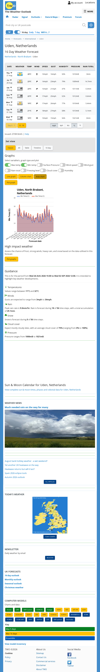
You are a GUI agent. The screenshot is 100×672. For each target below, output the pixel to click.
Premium (67, 17)
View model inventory (15, 644)
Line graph (11, 176)
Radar (15, 17)
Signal (25, 17)
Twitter (70, 665)
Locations (90, 2)
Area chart (40, 176)
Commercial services (45, 661)
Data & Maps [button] (51, 17)
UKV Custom (28, 610)
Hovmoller (69, 619)
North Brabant (24, 56)
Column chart (25, 176)
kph (61, 125)
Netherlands (10, 56)
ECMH (9, 615)
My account (77, 2)
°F (80, 125)
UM (36, 615)
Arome (9, 610)
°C (74, 125)
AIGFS (59, 610)
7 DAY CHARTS (50, 537)
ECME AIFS (20, 619)
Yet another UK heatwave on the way (22, 465)
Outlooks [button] (36, 17)
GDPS (29, 615)
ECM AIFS (19, 615)
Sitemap (40, 653)
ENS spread (58, 619)
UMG (44, 615)
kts (68, 125)
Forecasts (17, 39)
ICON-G (63, 615)
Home (7, 39)
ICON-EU (54, 615)
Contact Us (41, 657)
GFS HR (75, 610)
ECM (84, 610)
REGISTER (50, 558)
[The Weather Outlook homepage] (7, 17)
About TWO (41, 669)
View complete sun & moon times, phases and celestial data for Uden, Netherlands (43, 389)
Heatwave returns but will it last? (20, 469)
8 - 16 (22, 125)
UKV (17, 610)
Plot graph (11, 182)
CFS (48, 619)
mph (54, 125)
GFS (66, 610)
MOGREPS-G (75, 615)
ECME (86, 615)
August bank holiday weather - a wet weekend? (26, 461)
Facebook (71, 657)
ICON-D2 (40, 610)
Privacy (8, 661)
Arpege (49, 610)
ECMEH (9, 619)
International (30, 39)
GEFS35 (39, 619)
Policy (7, 657)
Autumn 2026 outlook (15, 477)
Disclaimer (41, 665)
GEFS (30, 619)
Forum (78, 17)
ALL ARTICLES (50, 482)
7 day (37, 32)
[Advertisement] (50, 364)
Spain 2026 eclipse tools (16, 473)
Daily (31, 32)
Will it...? (45, 32)
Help (27, 134)
